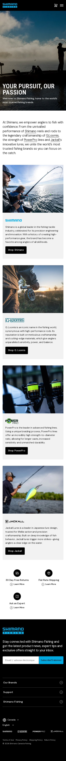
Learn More (19, 584)
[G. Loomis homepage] (33, 289)
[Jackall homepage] (33, 490)
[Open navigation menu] (61, 5)
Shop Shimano (16, 249)
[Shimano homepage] (33, 189)
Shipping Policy (36, 740)
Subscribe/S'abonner (51, 660)
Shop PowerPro (16, 450)
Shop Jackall (15, 551)
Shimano (30, 131)
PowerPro (30, 140)
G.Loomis (52, 135)
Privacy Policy (21, 740)
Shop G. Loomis (16, 350)
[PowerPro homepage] (33, 389)
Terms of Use (8, 740)
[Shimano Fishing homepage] (10, 5)
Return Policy (49, 740)
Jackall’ (55, 140)
